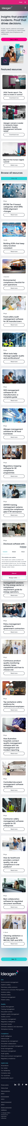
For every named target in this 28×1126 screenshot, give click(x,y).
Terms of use (4, 1088)
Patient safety (5, 1000)
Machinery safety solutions (9, 987)
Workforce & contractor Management (12, 990)
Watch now (14, 165)
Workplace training (7, 1029)
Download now (14, 98)
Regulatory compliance (8, 1058)
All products (4, 1065)
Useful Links (4, 1063)
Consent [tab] (5, 551)
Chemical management (8, 997)
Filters (13, 178)
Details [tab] (14, 551)
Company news (5, 1073)
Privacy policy (5, 1085)
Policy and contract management (11, 1056)
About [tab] (23, 551)
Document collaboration (8, 1043)
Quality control (5, 1016)
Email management (7, 1048)
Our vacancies (5, 1075)
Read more (14, 215)
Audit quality (5, 1053)
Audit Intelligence (6, 1036)
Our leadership (5, 1070)
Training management (7, 1009)
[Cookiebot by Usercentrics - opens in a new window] (20, 547)
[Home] (7, 8)
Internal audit (5, 1038)
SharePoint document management (12, 1046)
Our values (4, 1068)
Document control (6, 1012)
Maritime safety (6, 995)
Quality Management (7, 1007)
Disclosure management (8, 1051)
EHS (2, 980)
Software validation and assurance (11, 1026)
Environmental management (9, 982)
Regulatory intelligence (8, 1021)
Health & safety (6, 985)
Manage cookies (13, 577)
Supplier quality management (10, 1014)
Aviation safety (5, 992)
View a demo (14, 39)
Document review (6, 1024)
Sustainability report (7, 1078)
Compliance (4, 1033)
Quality (3, 1004)
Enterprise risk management (9, 1041)
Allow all (14, 573)
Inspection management (8, 1019)
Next (13, 959)
